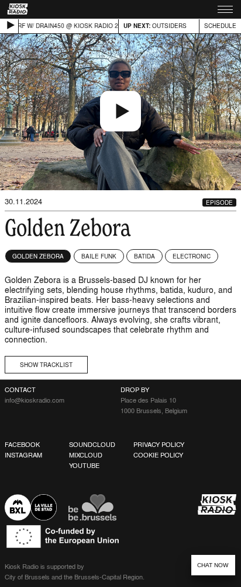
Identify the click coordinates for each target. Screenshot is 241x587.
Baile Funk (98, 256)
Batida (144, 256)
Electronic (192, 256)
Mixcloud (85, 455)
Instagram (23, 455)
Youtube (84, 465)
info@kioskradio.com (34, 400)
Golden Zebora (38, 256)
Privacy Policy (158, 444)
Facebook (22, 444)
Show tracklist (46, 365)
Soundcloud (92, 444)
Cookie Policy (158, 455)
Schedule (220, 26)
